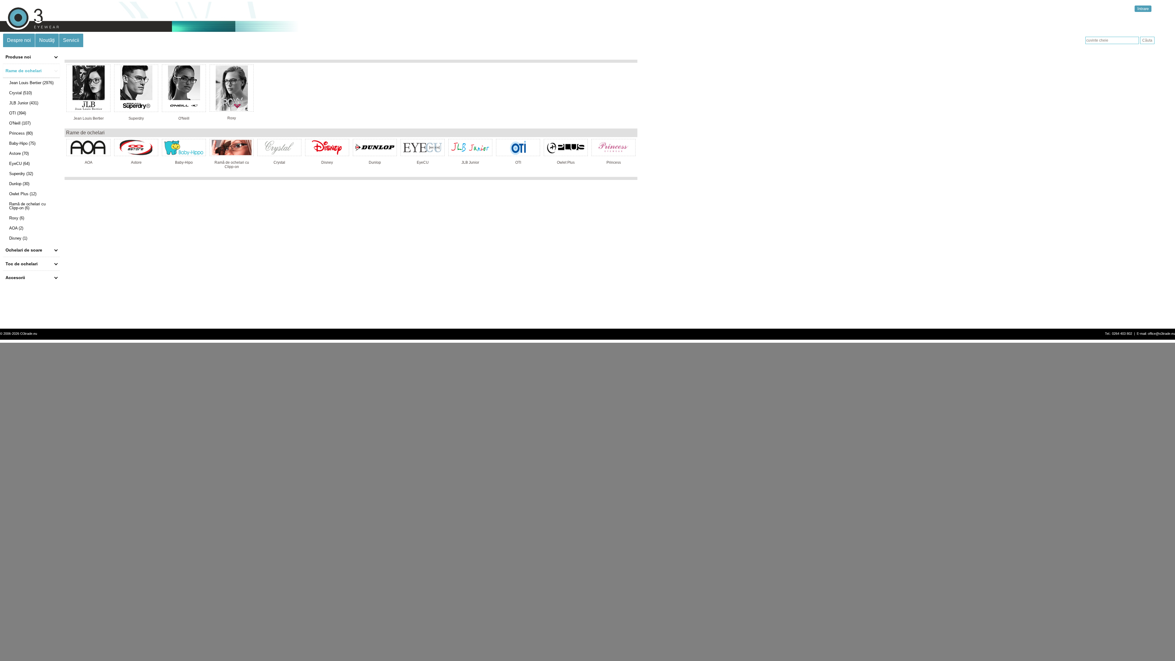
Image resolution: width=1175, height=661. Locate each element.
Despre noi (19, 40)
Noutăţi (47, 40)
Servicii (71, 40)
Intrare (1143, 8)
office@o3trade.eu (1161, 333)
